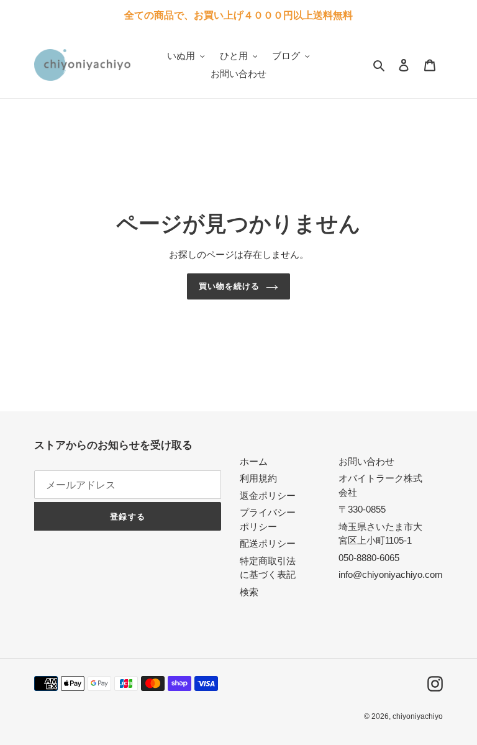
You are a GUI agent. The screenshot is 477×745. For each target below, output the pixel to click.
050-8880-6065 (368, 557)
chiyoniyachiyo (418, 716)
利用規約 (258, 478)
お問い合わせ (366, 461)
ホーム (254, 461)
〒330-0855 (362, 509)
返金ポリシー (268, 495)
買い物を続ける (229, 286)
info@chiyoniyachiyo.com (390, 574)
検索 (249, 592)
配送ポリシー (268, 543)
